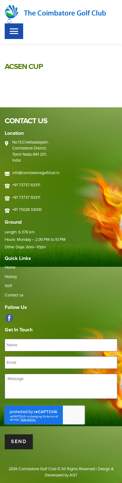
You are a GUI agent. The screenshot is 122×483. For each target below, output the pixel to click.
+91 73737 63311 (26, 185)
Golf (8, 285)
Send (19, 442)
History (11, 276)
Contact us (14, 295)
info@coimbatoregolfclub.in (35, 172)
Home (10, 267)
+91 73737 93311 (26, 197)
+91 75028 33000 (27, 209)
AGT (73, 475)
